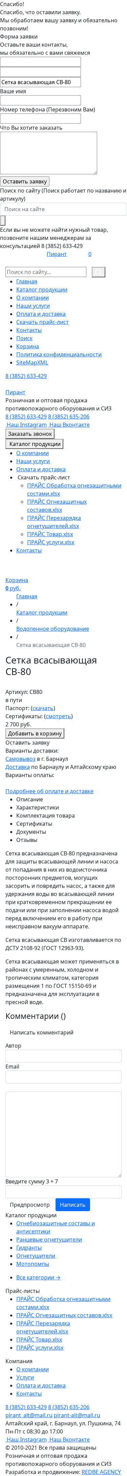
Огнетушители (35, 1255)
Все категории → (38, 1277)
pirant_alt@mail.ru (28, 1415)
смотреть (58, 716)
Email (12, 1066)
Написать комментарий (41, 1032)
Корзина (27, 346)
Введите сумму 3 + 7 (31, 1181)
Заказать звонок (30, 433)
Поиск (24, 338)
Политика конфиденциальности (59, 354)
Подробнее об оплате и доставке (49, 791)
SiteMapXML (32, 362)
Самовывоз (20, 758)
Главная (26, 281)
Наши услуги (33, 305)
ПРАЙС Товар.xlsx (50, 534)
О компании (32, 297)
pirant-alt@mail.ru (77, 1415)
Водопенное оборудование (52, 628)
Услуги (25, 1377)
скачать (43, 708)
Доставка (17, 767)
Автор (13, 1045)
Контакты (29, 330)
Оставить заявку (27, 742)
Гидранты (29, 1247)
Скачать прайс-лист (42, 322)
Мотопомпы (32, 1264)
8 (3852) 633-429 (26, 376)
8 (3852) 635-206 (68, 416)
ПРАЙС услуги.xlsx (50, 542)
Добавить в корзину (35, 733)
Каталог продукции (41, 289)
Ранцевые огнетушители (49, 1239)
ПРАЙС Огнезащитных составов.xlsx (64, 1315)
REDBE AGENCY (101, 1472)
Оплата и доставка (41, 314)
